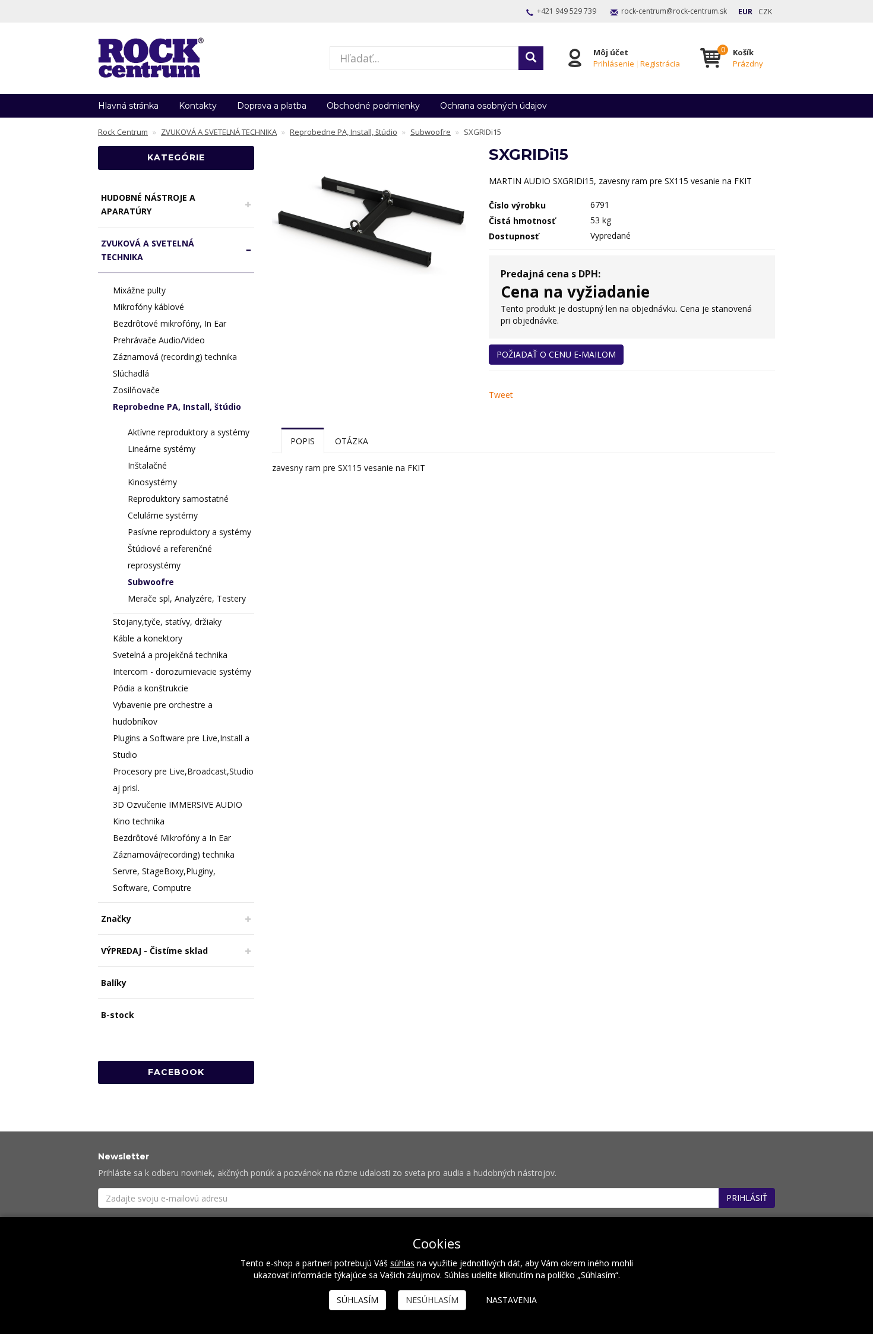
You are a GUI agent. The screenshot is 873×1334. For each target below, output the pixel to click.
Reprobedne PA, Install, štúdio (177, 406)
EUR (745, 12)
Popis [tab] (302, 441)
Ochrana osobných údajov (493, 105)
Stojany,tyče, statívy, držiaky (167, 621)
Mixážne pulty (139, 290)
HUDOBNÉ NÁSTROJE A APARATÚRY (148, 204)
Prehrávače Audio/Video (159, 340)
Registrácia (660, 63)
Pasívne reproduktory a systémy (189, 532)
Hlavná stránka (128, 105)
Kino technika (139, 821)
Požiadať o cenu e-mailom (556, 354)
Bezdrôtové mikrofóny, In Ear (169, 323)
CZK (765, 12)
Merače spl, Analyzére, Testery (187, 598)
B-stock (117, 1014)
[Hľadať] (530, 58)
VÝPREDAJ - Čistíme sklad (154, 950)
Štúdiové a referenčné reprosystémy (170, 557)
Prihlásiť (746, 1197)
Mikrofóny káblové (148, 306)
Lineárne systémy (161, 448)
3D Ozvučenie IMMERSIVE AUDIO (177, 804)
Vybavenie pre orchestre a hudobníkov (163, 713)
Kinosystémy (152, 482)
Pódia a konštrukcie (150, 688)
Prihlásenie (613, 63)
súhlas (402, 1263)
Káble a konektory (147, 638)
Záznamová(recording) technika (174, 854)
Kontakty (198, 105)
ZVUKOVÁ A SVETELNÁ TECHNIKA (147, 250)
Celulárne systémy (163, 515)
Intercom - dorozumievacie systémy (182, 671)
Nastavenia (511, 1299)
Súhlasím (357, 1299)
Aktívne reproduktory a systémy (188, 432)
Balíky (113, 982)
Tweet (501, 394)
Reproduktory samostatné (178, 498)
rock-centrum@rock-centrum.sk (674, 11)
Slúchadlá (131, 373)
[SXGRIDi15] (372, 220)
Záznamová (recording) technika (175, 356)
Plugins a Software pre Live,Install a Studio (181, 746)
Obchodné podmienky (373, 105)
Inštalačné (147, 465)
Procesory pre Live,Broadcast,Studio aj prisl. (183, 780)
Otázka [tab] (351, 441)
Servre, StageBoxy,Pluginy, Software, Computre (164, 879)
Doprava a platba (271, 105)
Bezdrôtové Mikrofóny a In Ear (172, 837)
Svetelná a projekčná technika (170, 654)
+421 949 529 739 (566, 11)
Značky (116, 918)
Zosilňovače (136, 390)
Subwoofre (151, 581)
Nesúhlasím (432, 1299)
